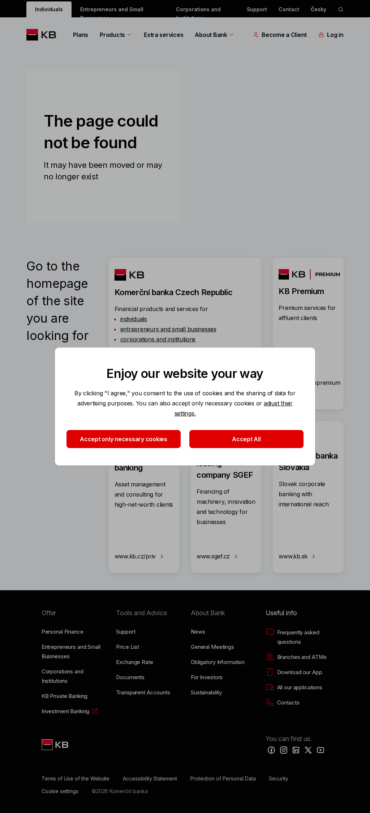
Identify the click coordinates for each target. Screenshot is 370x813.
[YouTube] (320, 750)
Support (257, 9)
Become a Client (284, 34)
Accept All (246, 439)
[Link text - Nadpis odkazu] (56, 744)
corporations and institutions (158, 339)
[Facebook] (271, 750)
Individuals (49, 9)
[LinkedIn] (296, 750)
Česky (318, 9)
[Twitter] (308, 750)
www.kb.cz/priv (136, 556)
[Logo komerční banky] (43, 35)
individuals (133, 319)
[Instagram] (283, 750)
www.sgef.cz (214, 556)
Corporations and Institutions (198, 11)
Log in (335, 34)
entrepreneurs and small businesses (168, 329)
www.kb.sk (294, 556)
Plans (80, 34)
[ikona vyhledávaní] (341, 9)
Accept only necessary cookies (123, 439)
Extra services (163, 34)
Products (112, 34)
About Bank (211, 34)
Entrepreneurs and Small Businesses (111, 11)
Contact (289, 9)
